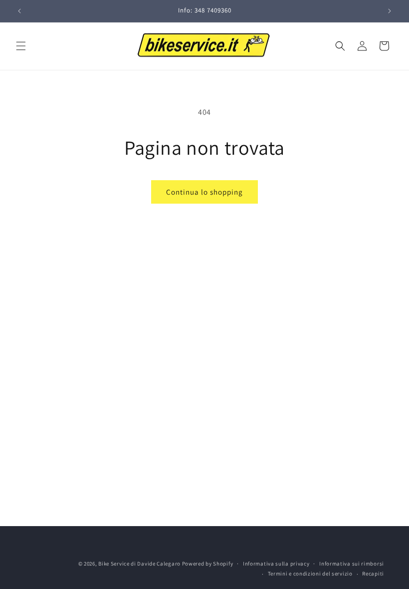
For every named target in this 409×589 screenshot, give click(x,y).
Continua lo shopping (204, 192)
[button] (21, 46)
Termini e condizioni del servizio (310, 573)
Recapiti (373, 573)
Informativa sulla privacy (276, 563)
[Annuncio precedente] (19, 11)
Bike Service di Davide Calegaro (139, 563)
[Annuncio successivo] (390, 11)
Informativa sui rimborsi (351, 563)
